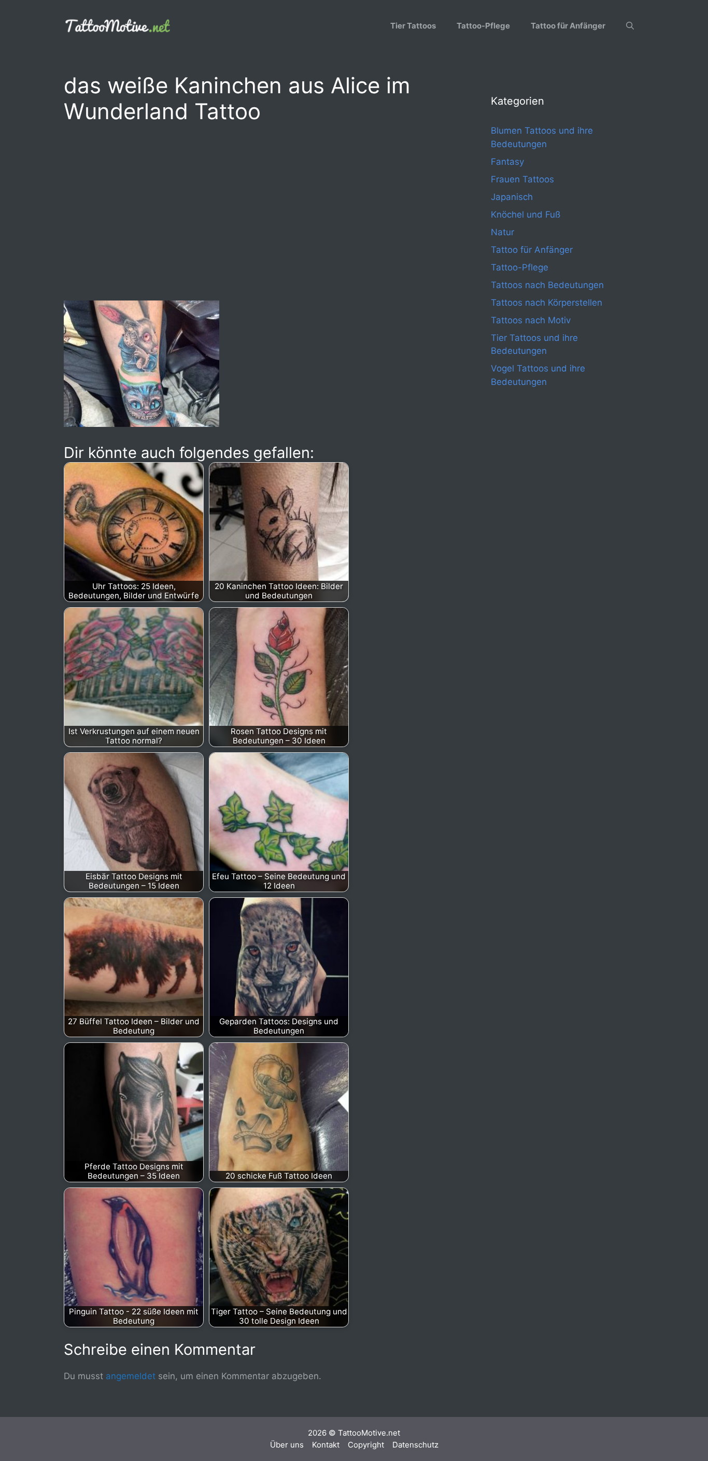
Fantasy (507, 161)
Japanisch (512, 197)
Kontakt (325, 1445)
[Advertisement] (256, 210)
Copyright (366, 1445)
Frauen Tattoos (522, 179)
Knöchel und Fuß (525, 214)
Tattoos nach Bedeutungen (547, 285)
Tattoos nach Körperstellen (546, 302)
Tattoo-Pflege (483, 26)
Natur (502, 232)
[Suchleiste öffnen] (630, 25)
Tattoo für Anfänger (568, 26)
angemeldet (130, 1376)
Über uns (287, 1445)
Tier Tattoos (413, 26)
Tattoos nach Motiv (531, 320)
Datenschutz (415, 1445)
